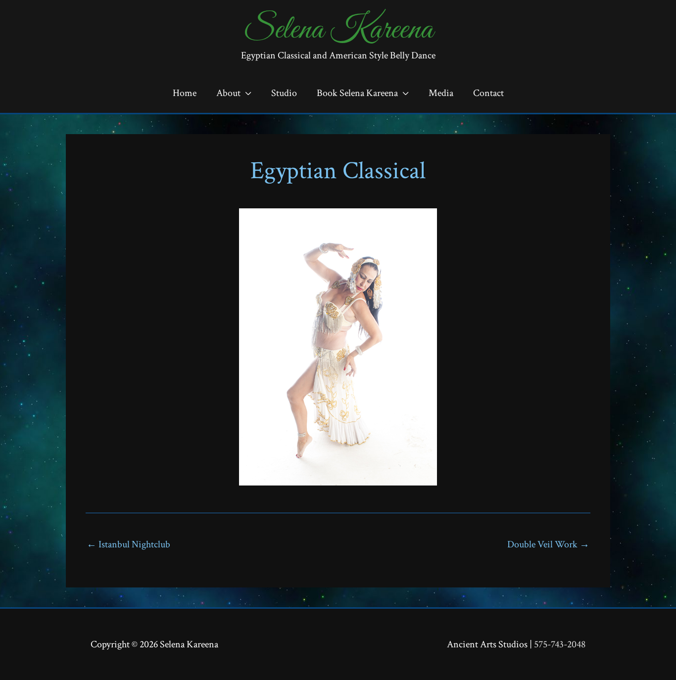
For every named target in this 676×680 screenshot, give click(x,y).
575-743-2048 (559, 644)
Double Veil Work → (548, 544)
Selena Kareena (338, 30)
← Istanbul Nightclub (128, 544)
